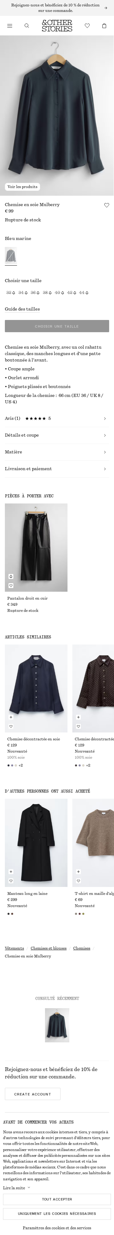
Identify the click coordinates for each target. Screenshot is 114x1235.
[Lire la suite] (57, 8)
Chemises (81, 948)
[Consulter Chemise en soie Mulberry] (57, 1025)
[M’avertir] (11, 576)
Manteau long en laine (27, 893)
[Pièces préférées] (87, 25)
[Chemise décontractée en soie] (36, 688)
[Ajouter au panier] (11, 717)
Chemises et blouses (49, 948)
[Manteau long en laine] (36, 843)
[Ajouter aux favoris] (106, 205)
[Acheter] (9, 25)
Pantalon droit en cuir (27, 598)
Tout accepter (57, 1199)
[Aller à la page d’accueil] (57, 25)
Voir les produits (22, 187)
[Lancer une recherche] (26, 25)
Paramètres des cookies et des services (57, 1228)
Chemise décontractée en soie (33, 739)
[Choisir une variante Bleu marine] (11, 256)
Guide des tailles (22, 309)
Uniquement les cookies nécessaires (57, 1213)
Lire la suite (14, 1188)
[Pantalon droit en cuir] (36, 547)
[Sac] (104, 25)
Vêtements (14, 948)
